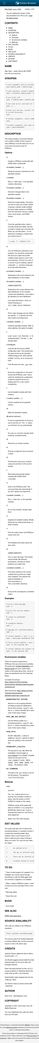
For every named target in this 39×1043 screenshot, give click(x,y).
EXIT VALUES (13, 44)
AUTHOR (11, 59)
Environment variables (19, 40)
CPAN (19, 9)
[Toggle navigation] (4, 3)
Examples (15, 37)
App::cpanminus (15, 916)
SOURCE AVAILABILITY (17, 54)
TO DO (10, 47)
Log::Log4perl (12, 755)
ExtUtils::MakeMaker (23, 666)
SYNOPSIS (12, 30)
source (15, 9)
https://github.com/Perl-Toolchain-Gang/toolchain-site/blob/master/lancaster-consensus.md (19, 684)
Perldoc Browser (27, 3)
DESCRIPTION (13, 32)
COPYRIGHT (12, 61)
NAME (10, 28)
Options (14, 35)
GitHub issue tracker (11, 1027)
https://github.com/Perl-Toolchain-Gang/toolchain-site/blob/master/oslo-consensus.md (19, 692)
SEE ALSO (12, 51)
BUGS (10, 49)
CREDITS (11, 56)
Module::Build (9, 668)
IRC (9, 1038)
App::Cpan (8, 9)
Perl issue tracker (32, 1036)
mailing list (3, 1038)
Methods (15, 42)
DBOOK (27, 1025)
